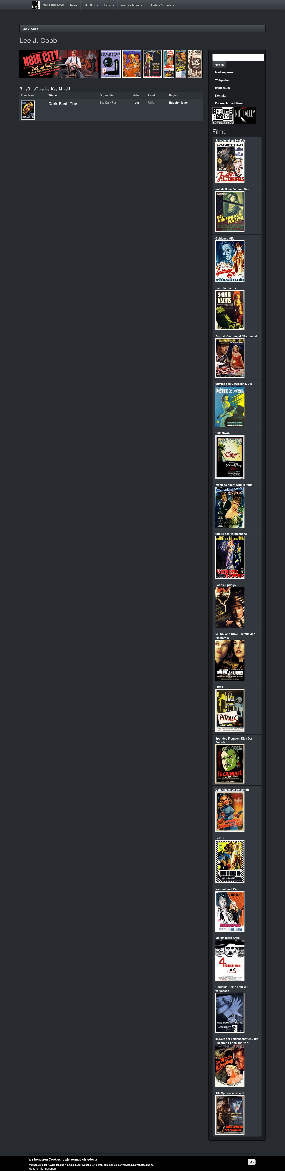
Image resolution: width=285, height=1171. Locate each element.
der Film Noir (53, 5)
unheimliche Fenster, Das (232, 189)
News (73, 5)
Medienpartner (224, 72)
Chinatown (222, 433)
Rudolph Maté (178, 102)
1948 (136, 102)
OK (252, 1161)
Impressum (222, 88)
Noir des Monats (131, 5)
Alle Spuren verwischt (229, 1093)
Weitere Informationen (42, 1168)
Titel (51, 95)
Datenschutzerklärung (229, 103)
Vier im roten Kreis (227, 938)
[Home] (37, 5)
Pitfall (219, 687)
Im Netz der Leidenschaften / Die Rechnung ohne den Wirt (236, 1041)
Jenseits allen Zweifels (230, 140)
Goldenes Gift (224, 238)
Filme (108, 5)
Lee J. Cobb (30, 29)
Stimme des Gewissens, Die (233, 384)
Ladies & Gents (161, 5)
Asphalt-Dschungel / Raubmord (236, 336)
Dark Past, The (62, 103)
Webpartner (223, 80)
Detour (219, 838)
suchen (219, 65)
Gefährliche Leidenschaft (232, 789)
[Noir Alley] (245, 115)
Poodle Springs (225, 585)
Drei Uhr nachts (225, 288)
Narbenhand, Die (226, 889)
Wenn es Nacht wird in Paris (233, 485)
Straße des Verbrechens (231, 534)
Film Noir (90, 5)
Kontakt (220, 95)
